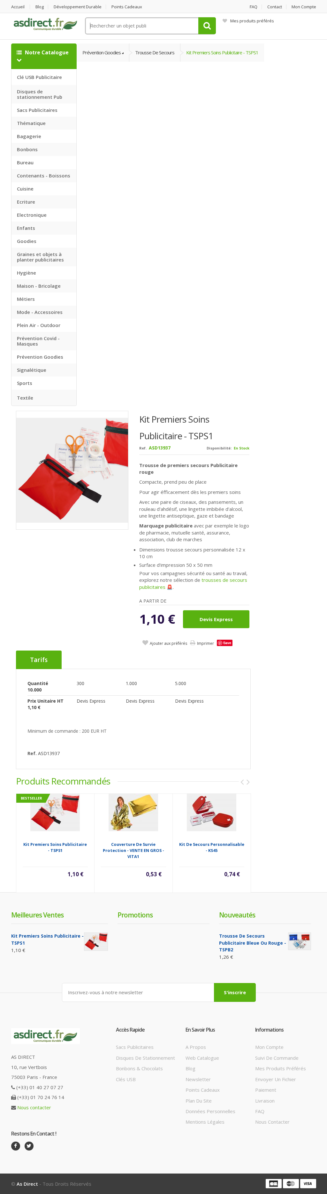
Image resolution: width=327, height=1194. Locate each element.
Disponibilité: (219, 448)
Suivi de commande (277, 1058)
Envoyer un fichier (275, 1079)
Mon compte (304, 6)
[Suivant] (248, 782)
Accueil (18, 6)
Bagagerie (29, 136)
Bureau (25, 162)
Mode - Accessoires (40, 312)
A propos (196, 1047)
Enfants (26, 228)
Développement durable (78, 6)
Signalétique (31, 370)
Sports (24, 383)
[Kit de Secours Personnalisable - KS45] (211, 812)
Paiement (265, 1090)
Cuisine (25, 188)
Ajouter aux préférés (168, 643)
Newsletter (198, 1079)
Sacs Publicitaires (37, 110)
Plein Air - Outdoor (38, 325)
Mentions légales (205, 1122)
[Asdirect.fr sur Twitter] (29, 1146)
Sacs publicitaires (135, 1047)
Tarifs (39, 660)
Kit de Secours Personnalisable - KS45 (211, 847)
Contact (274, 6)
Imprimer (205, 643)
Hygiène (26, 272)
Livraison (265, 1100)
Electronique (32, 215)
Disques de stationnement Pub (39, 94)
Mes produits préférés (252, 21)
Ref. (143, 448)
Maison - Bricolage (39, 286)
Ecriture (26, 202)
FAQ (253, 6)
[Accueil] (45, 24)
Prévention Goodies (40, 357)
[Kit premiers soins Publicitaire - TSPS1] (72, 470)
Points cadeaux (126, 6)
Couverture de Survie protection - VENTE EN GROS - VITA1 (133, 850)
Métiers (26, 299)
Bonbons (27, 149)
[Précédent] (242, 782)
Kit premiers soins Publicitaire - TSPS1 (222, 52)
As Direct (27, 1184)
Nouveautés (237, 914)
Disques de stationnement (145, 1058)
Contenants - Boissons (43, 175)
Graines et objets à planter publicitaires (40, 257)
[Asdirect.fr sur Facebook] (15, 1146)
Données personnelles (210, 1111)
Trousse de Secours (154, 52)
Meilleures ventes (37, 914)
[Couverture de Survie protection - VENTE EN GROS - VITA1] (133, 812)
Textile (25, 397)
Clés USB (126, 1079)
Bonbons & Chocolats (139, 1068)
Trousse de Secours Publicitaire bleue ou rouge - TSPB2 (252, 943)
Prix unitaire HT (45, 701)
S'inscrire (235, 992)
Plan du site (199, 1100)
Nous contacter (34, 1107)
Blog (39, 6)
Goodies (26, 241)
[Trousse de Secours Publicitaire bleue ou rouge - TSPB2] (299, 941)
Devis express (216, 619)
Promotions (135, 914)
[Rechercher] (207, 25)
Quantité (37, 683)
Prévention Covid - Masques (38, 341)
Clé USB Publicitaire (39, 77)
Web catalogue (202, 1058)
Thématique (31, 123)
